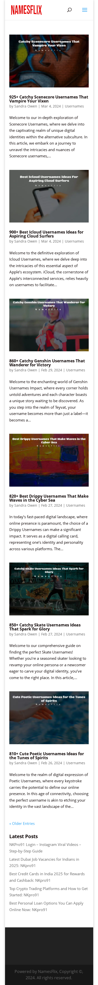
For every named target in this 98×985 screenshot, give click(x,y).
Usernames (74, 106)
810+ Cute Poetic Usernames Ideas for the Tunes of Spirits (46, 755)
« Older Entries (22, 823)
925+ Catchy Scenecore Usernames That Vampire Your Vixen (48, 99)
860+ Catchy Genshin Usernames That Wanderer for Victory (47, 363)
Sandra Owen (25, 106)
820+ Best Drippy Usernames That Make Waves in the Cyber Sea (48, 498)
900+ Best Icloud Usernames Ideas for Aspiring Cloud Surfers (46, 234)
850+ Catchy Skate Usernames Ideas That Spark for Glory (45, 627)
